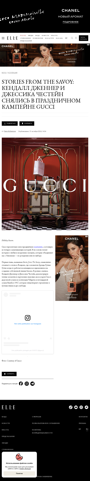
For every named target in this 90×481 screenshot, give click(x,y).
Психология (38, 38)
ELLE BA (23, 35)
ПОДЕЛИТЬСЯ (11, 123)
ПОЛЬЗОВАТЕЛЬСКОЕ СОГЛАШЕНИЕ (46, 423)
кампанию (38, 247)
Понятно (19, 473)
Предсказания (26, 41)
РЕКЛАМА (82, 423)
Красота (54, 35)
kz (66, 38)
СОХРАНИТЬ (28, 123)
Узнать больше (25, 469)
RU (87, 429)
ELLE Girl (59, 38)
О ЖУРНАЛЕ (36, 417)
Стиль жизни (25, 38)
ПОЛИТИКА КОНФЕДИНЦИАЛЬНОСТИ (42, 431)
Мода (37, 35)
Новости (45, 35)
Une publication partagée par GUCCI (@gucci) (28, 350)
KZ (80, 429)
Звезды (30, 35)
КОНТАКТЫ (83, 417)
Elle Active (49, 38)
